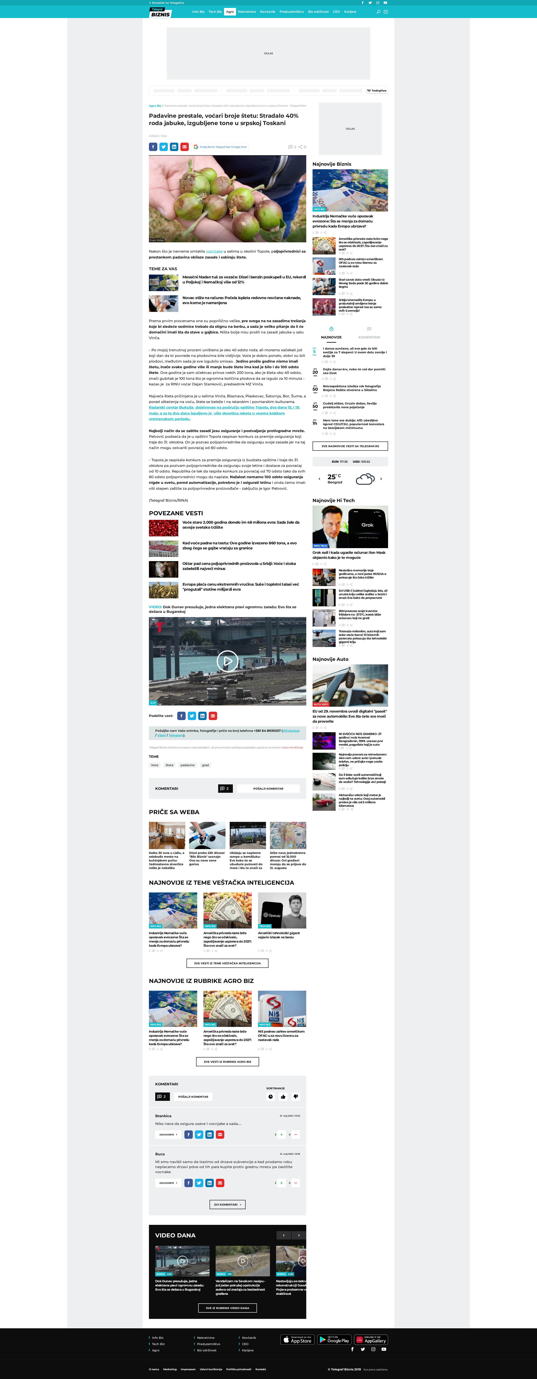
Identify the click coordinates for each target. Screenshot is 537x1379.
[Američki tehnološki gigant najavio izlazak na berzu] (282, 910)
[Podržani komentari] (283, 1096)
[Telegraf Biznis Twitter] (370, 2)
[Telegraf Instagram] (378, 2)
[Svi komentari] (270, 1096)
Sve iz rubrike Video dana (227, 1308)
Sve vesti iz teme (227, 963)
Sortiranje (275, 1088)
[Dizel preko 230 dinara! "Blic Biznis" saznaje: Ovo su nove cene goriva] (207, 835)
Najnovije (332, 164)
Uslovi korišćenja (292, 747)
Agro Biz (155, 105)
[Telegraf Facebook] (362, 2)
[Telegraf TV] (385, 2)
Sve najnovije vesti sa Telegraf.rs (350, 446)
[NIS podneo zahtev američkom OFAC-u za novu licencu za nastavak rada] (282, 1009)
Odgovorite (168, 1134)
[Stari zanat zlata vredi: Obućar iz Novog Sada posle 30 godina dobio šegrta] (324, 286)
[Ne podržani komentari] (296, 1096)
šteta (169, 765)
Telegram (176, 735)
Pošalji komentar (268, 788)
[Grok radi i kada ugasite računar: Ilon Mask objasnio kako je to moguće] (350, 527)
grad (205, 765)
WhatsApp (291, 731)
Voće (154, 765)
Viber (161, 735)
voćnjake (214, 251)
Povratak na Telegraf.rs (168, 2)
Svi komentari (227, 1204)
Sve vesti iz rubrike (227, 1061)
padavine (188, 765)
